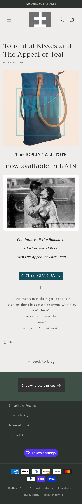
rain (26, 328)
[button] (9, 19)
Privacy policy (31, 495)
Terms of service (53, 495)
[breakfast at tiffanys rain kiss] (41, 230)
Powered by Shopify (41, 488)
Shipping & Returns (22, 405)
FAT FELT (24, 488)
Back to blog (44, 361)
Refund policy (66, 488)
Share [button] (12, 342)
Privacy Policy (18, 415)
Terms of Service (20, 425)
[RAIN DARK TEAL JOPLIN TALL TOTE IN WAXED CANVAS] (41, 145)
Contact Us (16, 435)
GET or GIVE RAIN (41, 276)
